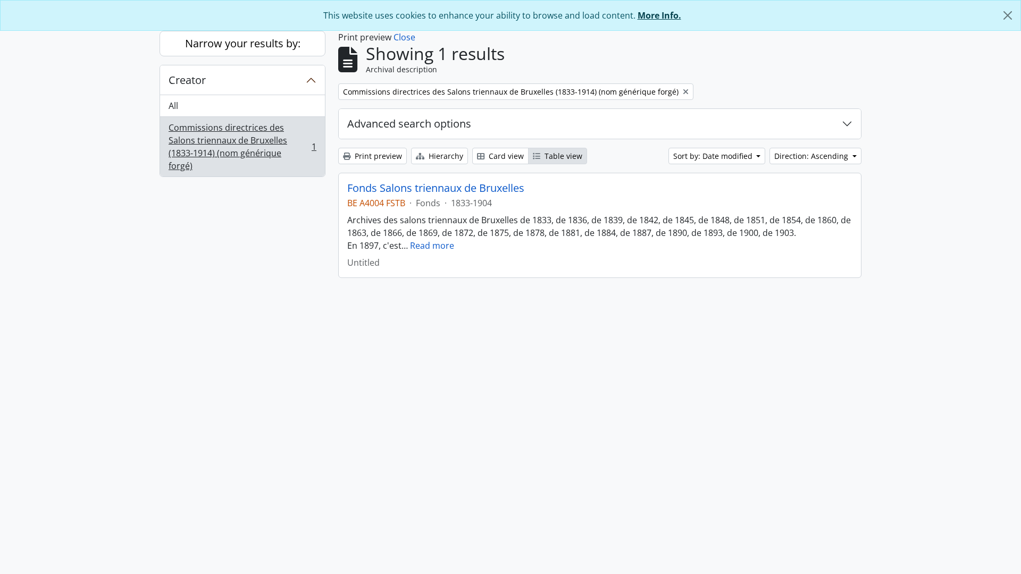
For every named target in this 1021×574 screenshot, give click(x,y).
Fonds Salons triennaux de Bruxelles (435, 188)
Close (404, 37)
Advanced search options (409, 123)
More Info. (659, 15)
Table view (562, 156)
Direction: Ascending (812, 156)
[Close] (1007, 15)
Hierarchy (444, 156)
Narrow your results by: (242, 43)
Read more (432, 245)
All (173, 106)
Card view (505, 156)
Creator (187, 80)
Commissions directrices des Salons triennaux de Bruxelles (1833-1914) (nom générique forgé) (242, 147)
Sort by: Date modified (714, 156)
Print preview (377, 156)
